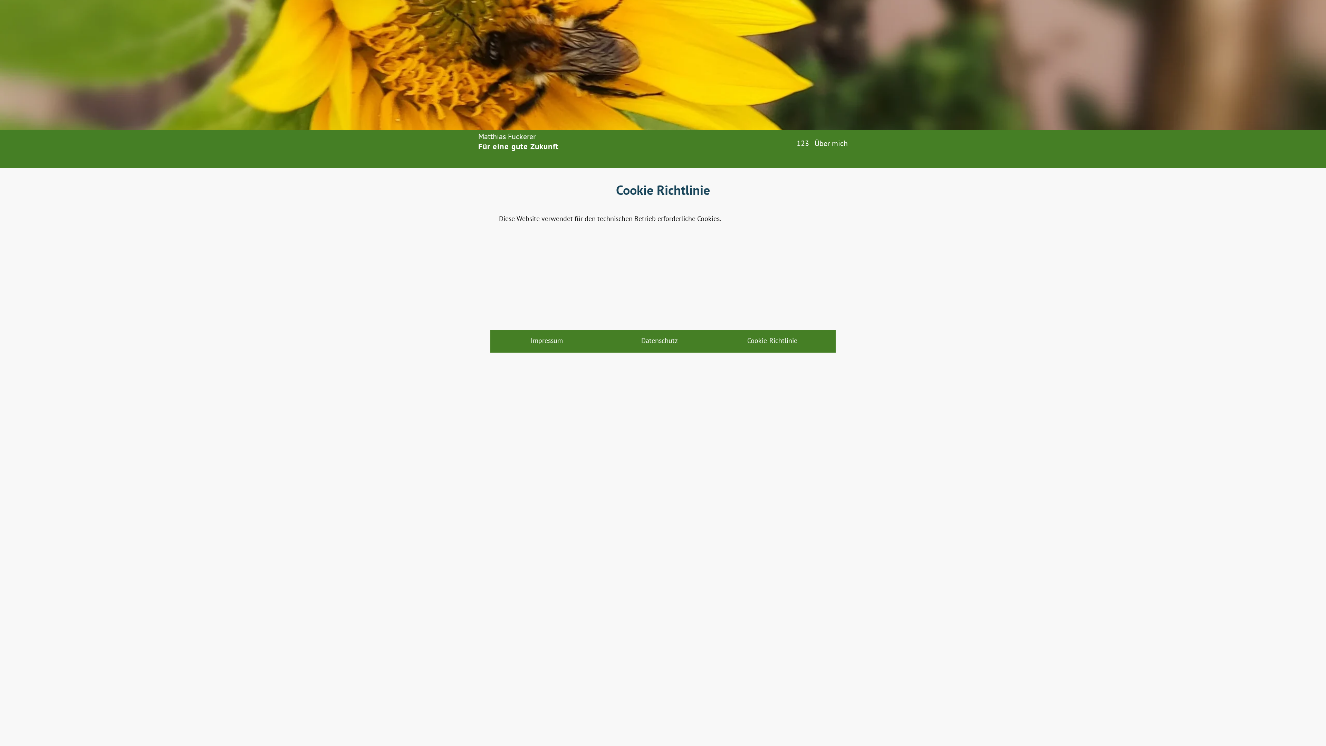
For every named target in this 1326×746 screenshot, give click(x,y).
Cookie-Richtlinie (772, 340)
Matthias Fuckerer (507, 136)
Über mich (831, 143)
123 (803, 143)
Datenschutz (659, 340)
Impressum (547, 340)
